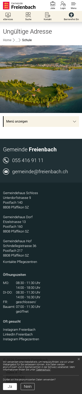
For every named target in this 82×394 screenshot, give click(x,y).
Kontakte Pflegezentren (20, 262)
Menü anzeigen (17, 121)
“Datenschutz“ (43, 369)
